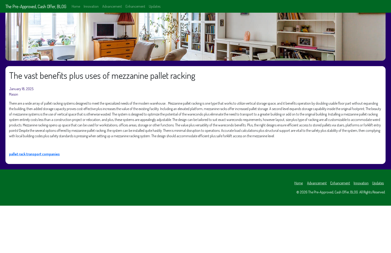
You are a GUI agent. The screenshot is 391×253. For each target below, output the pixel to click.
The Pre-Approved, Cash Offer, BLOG (35, 6)
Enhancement (135, 6)
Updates (154, 6)
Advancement (112, 6)
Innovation (91, 6)
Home (76, 6)
